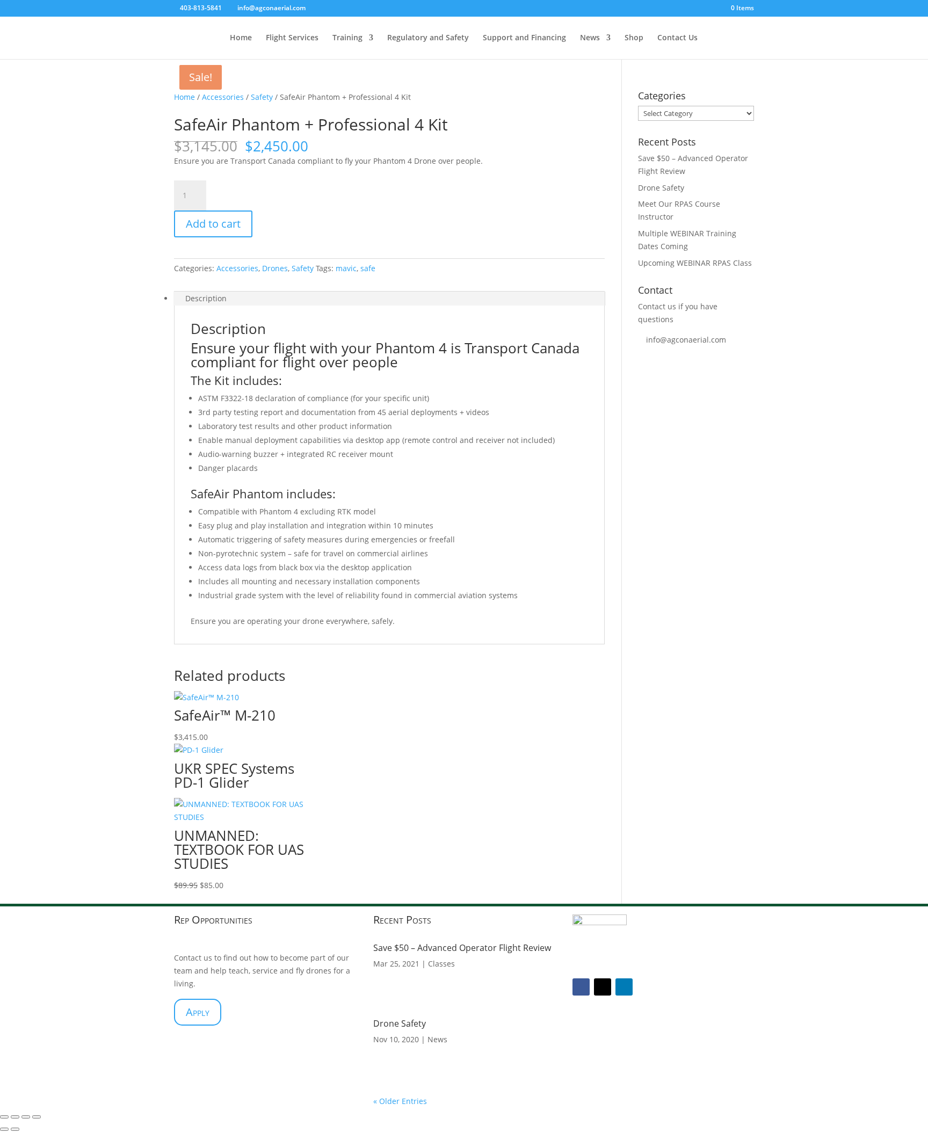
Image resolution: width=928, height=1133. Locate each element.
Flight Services (292, 38)
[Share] (25, 1117)
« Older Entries (400, 1101)
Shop (634, 38)
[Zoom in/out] (4, 1117)
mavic (346, 268)
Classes (441, 963)
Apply (197, 1012)
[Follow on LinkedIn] (624, 987)
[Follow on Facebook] (581, 987)
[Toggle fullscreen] (15, 1117)
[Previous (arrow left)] (4, 1129)
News (590, 38)
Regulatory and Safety (428, 38)
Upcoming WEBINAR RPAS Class (695, 263)
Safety (262, 97)
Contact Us (677, 38)
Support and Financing (524, 38)
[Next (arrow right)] (15, 1129)
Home (241, 38)
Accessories (223, 97)
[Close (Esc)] (36, 1117)
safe (367, 268)
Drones (275, 268)
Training (347, 38)
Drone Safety (661, 188)
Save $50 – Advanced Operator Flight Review (462, 948)
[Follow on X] (602, 987)
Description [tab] (206, 298)
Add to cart (213, 223)
